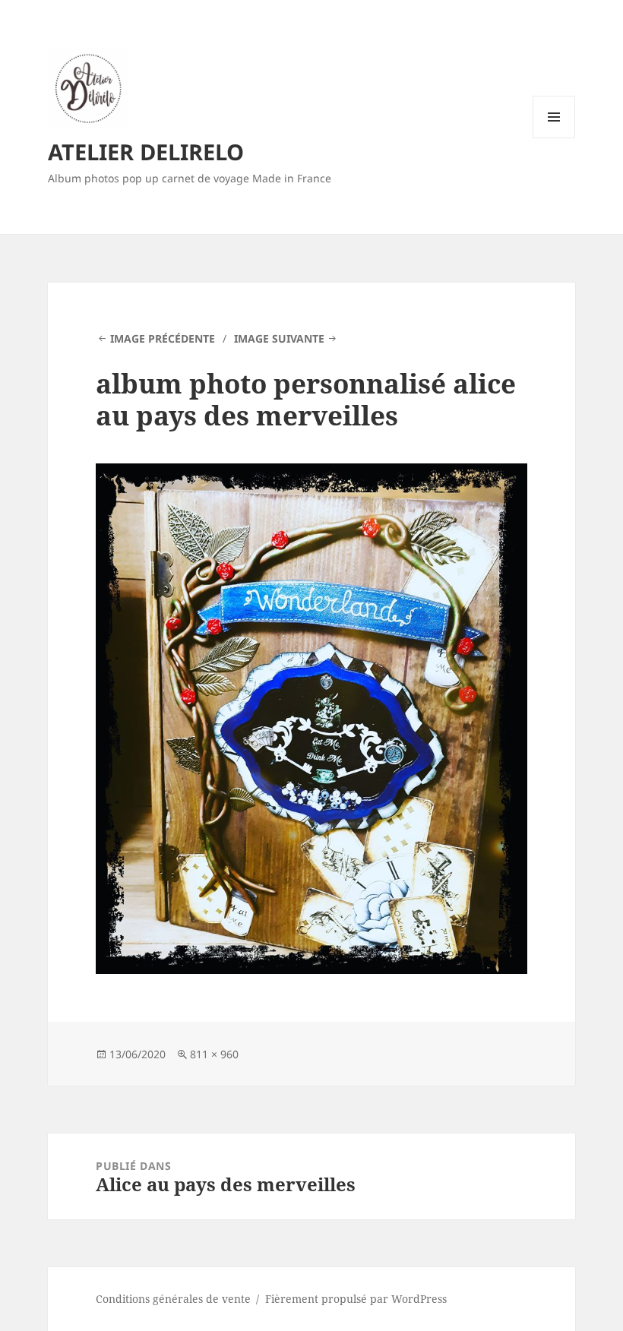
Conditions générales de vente (173, 1298)
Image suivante (279, 338)
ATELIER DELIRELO (146, 151)
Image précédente (162, 338)
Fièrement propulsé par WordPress (356, 1298)
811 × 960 (214, 1054)
